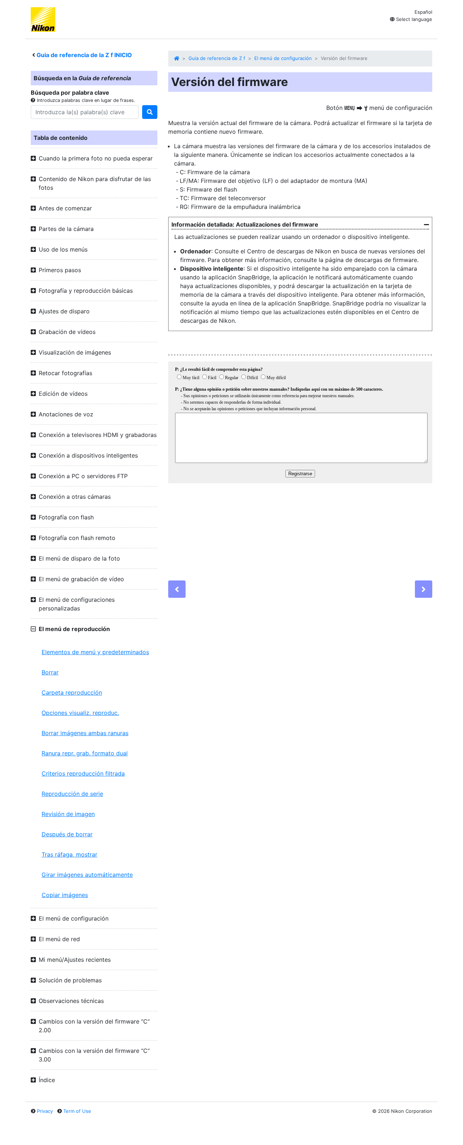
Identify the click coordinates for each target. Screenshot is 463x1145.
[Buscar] (149, 112)
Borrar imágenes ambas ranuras (85, 733)
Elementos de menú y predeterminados (95, 652)
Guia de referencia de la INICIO (84, 55)
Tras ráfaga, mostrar (69, 854)
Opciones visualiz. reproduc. (80, 712)
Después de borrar (67, 834)
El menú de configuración (283, 58)
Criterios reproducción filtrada (83, 773)
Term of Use (77, 1111)
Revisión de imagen (68, 814)
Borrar (50, 672)
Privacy (45, 1111)
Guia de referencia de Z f (216, 58)
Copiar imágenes (65, 895)
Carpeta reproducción (72, 692)
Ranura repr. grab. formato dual (85, 753)
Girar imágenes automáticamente (87, 874)
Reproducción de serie (72, 793)
